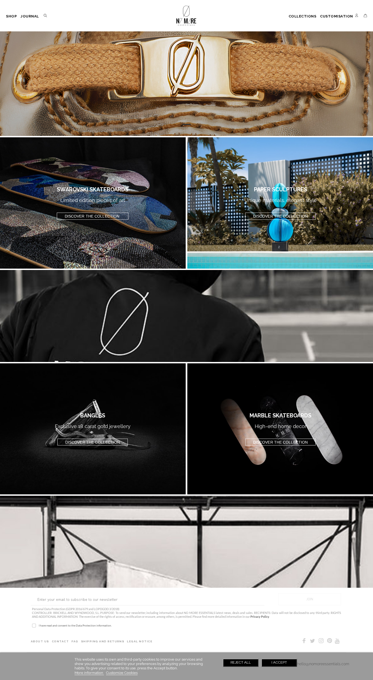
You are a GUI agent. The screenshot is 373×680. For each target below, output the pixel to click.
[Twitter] (312, 641)
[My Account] (356, 16)
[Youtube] (337, 641)
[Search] (46, 16)
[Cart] (365, 15)
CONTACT (60, 641)
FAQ (75, 641)
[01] (186, 124)
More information (89, 673)
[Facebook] (304, 641)
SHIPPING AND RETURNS (103, 641)
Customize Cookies (122, 673)
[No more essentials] (186, 16)
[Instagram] (321, 641)
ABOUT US (40, 641)
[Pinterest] (329, 641)
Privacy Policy (259, 616)
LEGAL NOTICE (139, 641)
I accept (279, 662)
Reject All (240, 662)
